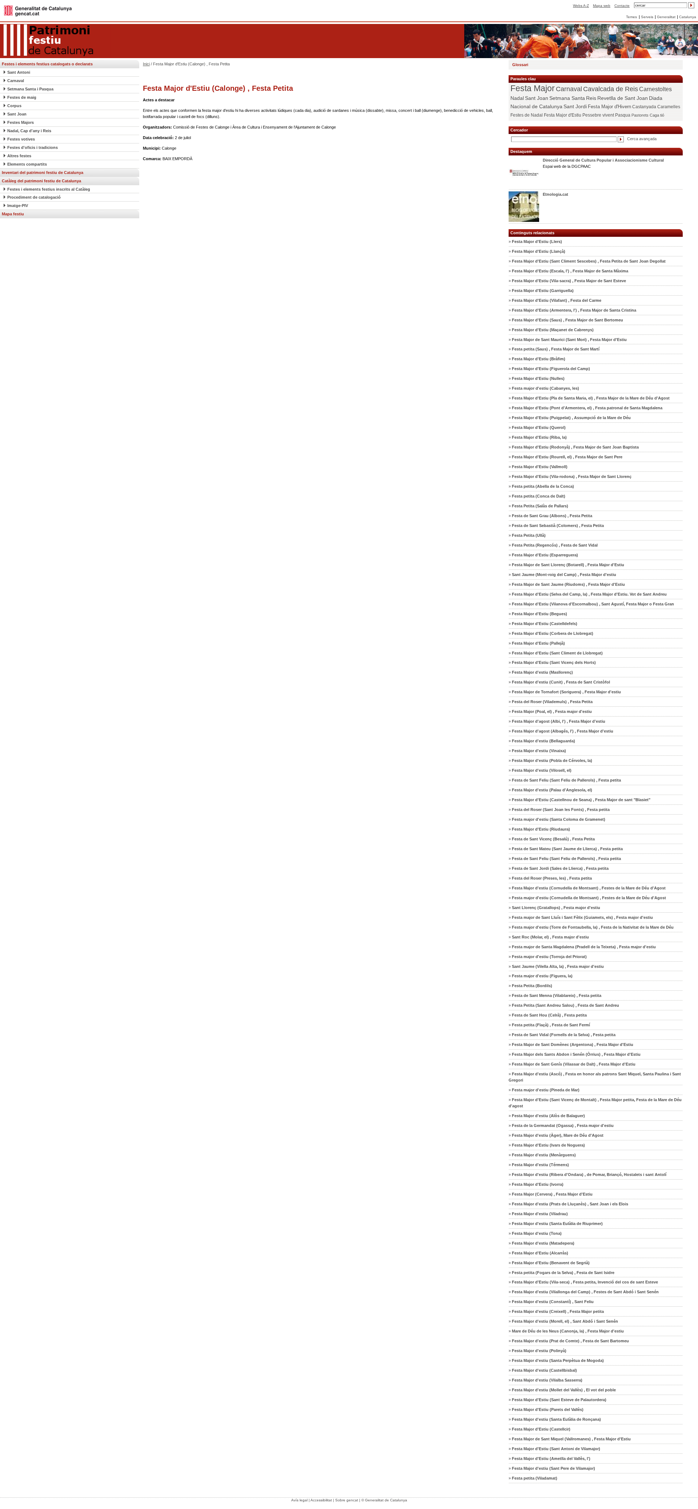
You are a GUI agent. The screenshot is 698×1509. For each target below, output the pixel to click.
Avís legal (299, 1500)
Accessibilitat (321, 1500)
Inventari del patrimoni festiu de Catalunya (42, 172)
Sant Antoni (18, 72)
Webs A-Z (581, 6)
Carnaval (15, 80)
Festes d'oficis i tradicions (32, 147)
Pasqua (622, 115)
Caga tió (657, 115)
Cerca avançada (642, 139)
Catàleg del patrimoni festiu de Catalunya (41, 181)
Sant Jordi (575, 106)
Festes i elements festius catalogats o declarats (47, 64)
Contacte (622, 6)
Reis (591, 98)
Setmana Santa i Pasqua (30, 89)
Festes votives (21, 139)
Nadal (517, 98)
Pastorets (640, 115)
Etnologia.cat (555, 194)
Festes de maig (21, 97)
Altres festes (19, 156)
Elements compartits (27, 164)
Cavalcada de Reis (610, 89)
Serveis (647, 17)
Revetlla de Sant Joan (622, 98)
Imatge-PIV (17, 205)
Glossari (520, 64)
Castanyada (644, 106)
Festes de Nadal (526, 115)
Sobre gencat (346, 1500)
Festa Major (532, 88)
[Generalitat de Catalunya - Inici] (38, 10)
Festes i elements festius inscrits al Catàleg (48, 189)
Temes (631, 17)
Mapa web (601, 6)
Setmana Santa (567, 98)
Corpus (14, 106)
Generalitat (666, 17)
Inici (146, 64)
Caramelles (668, 106)
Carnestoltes (655, 89)
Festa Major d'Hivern (609, 106)
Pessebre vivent (598, 115)
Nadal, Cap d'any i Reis (29, 131)
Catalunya (687, 17)
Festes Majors (20, 122)
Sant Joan (17, 114)
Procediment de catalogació (34, 197)
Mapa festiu (13, 214)
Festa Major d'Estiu (562, 115)
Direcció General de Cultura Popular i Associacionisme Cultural (603, 160)
